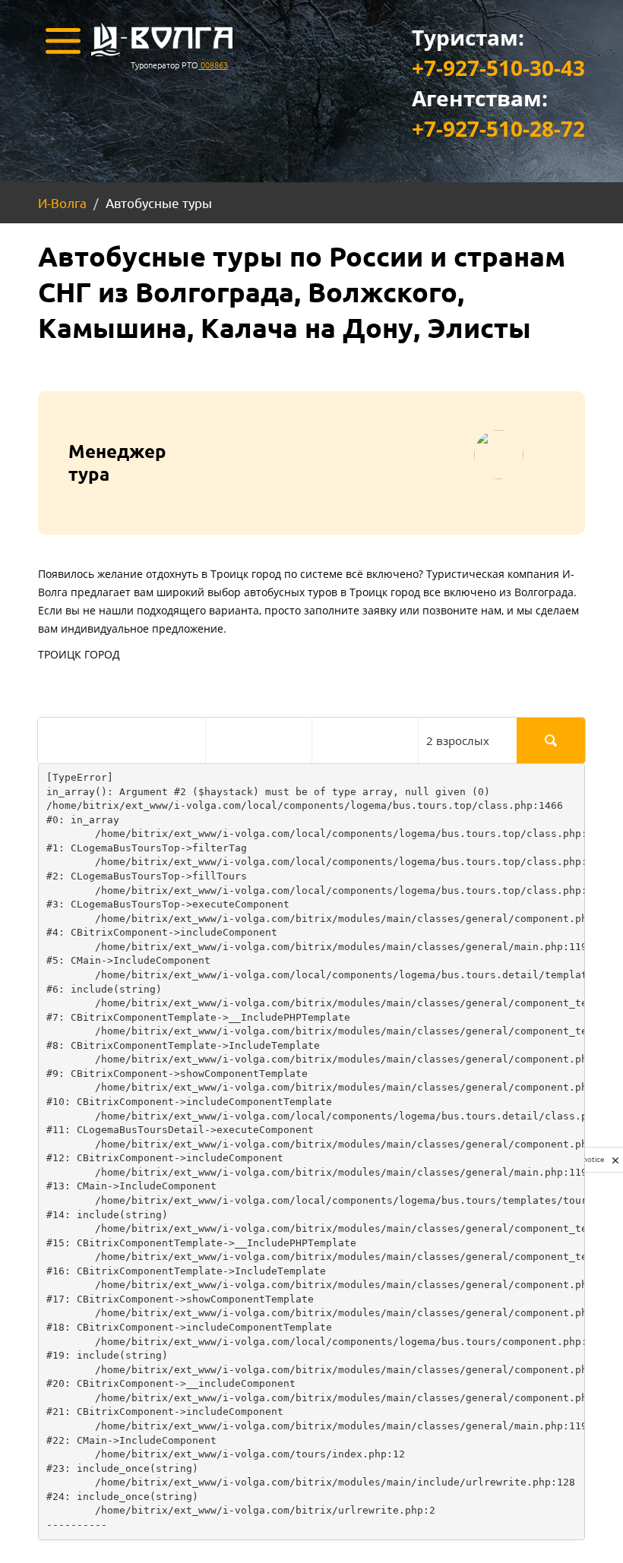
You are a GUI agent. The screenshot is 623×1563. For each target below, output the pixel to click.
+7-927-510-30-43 (498, 67)
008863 (213, 64)
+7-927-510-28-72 (498, 128)
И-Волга (62, 202)
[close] (615, 1159)
